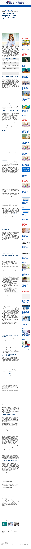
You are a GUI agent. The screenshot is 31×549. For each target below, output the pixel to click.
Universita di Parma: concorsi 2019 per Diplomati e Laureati (25, 285)
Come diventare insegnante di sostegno (10, 68)
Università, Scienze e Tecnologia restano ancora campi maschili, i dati (10, 529)
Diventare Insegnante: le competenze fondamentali (9, 71)
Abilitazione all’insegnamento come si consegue (9, 63)
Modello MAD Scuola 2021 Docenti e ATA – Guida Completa (25, 47)
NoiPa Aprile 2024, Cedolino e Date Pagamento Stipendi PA (25, 313)
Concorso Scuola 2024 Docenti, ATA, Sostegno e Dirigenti (8, 547)
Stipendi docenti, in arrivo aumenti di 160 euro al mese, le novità (25, 302)
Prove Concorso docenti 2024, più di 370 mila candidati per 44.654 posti (25, 76)
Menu (1, 6)
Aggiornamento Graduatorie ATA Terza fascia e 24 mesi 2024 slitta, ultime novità (25, 130)
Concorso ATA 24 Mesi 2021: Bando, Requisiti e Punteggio (25, 174)
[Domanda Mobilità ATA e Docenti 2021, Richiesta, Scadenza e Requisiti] (16, 524)
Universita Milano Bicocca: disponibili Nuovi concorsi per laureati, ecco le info (25, 272)
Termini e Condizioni (24, 544)
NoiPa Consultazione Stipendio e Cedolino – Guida (4, 543)
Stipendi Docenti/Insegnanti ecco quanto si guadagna (10, 73)
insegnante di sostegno (5, 348)
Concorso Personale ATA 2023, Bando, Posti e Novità (26, 152)
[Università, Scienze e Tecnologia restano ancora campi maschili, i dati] (10, 524)
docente (5, 104)
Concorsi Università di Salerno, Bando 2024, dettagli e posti (25, 237)
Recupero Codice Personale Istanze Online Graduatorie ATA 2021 (25, 205)
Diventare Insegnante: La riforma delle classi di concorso (11, 66)
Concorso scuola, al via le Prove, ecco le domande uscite (25, 64)
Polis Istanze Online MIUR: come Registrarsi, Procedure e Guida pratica (25, 217)
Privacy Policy (13, 544)
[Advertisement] (10, 27)
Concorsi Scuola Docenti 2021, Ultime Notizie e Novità (25, 88)
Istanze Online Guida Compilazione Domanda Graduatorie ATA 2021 (25, 192)
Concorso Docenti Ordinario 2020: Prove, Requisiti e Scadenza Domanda (25, 113)
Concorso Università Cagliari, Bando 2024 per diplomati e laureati (25, 259)
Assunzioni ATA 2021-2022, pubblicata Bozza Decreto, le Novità (25, 163)
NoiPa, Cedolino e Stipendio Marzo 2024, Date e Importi (25, 337)
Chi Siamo (2, 541)
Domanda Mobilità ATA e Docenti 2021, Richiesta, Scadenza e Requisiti (16, 529)
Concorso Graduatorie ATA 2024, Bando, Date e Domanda (25, 141)
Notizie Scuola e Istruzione (13, 19)
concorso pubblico (8, 105)
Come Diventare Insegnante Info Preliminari (11, 60)
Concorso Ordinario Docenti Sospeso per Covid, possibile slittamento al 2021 (26, 100)
